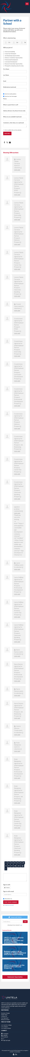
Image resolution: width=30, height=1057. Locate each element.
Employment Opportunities (15, 977)
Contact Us (4, 1016)
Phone (5, 98)
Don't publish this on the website (13, 130)
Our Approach (4, 1018)
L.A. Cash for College (6, 1025)
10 (15, 866)
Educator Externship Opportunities (13, 63)
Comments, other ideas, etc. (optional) (13, 122)
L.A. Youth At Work (6, 1028)
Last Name (6, 75)
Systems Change (5, 1013)
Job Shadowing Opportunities (12, 55)
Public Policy (4, 1014)
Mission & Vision (5, 1019)
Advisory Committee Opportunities (14, 57)
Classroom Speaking (10, 51)
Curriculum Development (11, 61)
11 (19, 866)
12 (22, 866)
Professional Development (11, 59)
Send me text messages (11, 96)
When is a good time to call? (10, 104)
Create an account (9, 905)
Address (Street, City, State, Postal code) (14, 110)
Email (4, 81)
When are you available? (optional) (12, 116)
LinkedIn (5, 1035)
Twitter (8, 887)
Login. (21, 925)
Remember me (8, 898)
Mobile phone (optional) (9, 87)
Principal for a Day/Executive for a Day (14, 65)
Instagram (5, 1033)
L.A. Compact (4, 1026)
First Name (6, 69)
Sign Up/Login (6, 1040)
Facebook (5, 1037)
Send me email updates (10, 94)
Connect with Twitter (16, 917)
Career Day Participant (10, 53)
